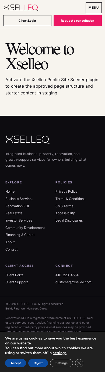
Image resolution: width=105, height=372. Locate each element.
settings (59, 353)
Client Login (27, 20)
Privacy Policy (66, 191)
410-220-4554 (67, 275)
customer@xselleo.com (73, 282)
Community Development (25, 228)
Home (10, 191)
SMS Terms (64, 206)
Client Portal (14, 275)
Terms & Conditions (70, 199)
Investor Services (18, 220)
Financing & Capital (20, 235)
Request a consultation (77, 20)
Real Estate (13, 213)
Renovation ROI (17, 206)
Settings (61, 363)
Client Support (16, 282)
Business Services (19, 199)
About (10, 242)
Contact (11, 249)
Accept (15, 363)
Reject (38, 363)
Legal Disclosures (69, 220)
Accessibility (65, 213)
